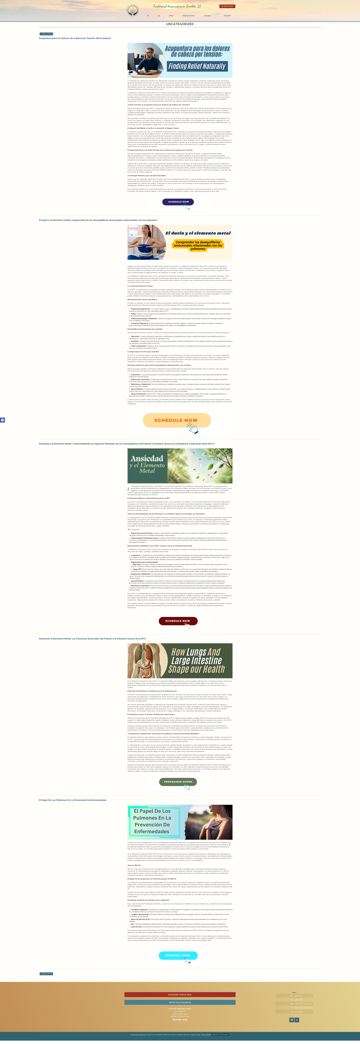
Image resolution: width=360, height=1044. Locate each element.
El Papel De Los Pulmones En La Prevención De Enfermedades (72, 800)
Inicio (171, 16)
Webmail (216, 1034)
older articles (46, 34)
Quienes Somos (189, 16)
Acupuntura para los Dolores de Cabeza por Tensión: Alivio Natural (75, 38)
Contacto (227, 16)
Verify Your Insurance (180, 1002)
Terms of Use (195, 1034)
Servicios (207, 16)
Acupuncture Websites (138, 1034)
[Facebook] (291, 1020)
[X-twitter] (296, 1020)
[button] (2, 420)
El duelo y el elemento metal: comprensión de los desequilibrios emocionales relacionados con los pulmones (98, 220)
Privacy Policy (206, 1034)
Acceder (225, 1034)
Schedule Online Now (180, 994)
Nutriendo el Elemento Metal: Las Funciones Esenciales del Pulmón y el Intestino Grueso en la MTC (92, 638)
